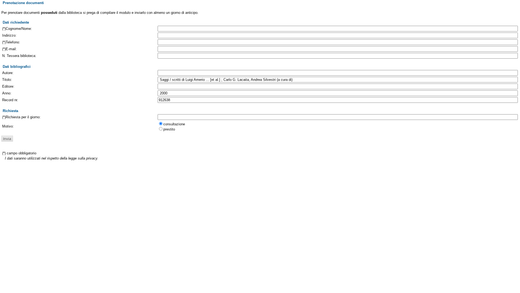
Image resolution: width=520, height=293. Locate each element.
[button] (7, 139)
